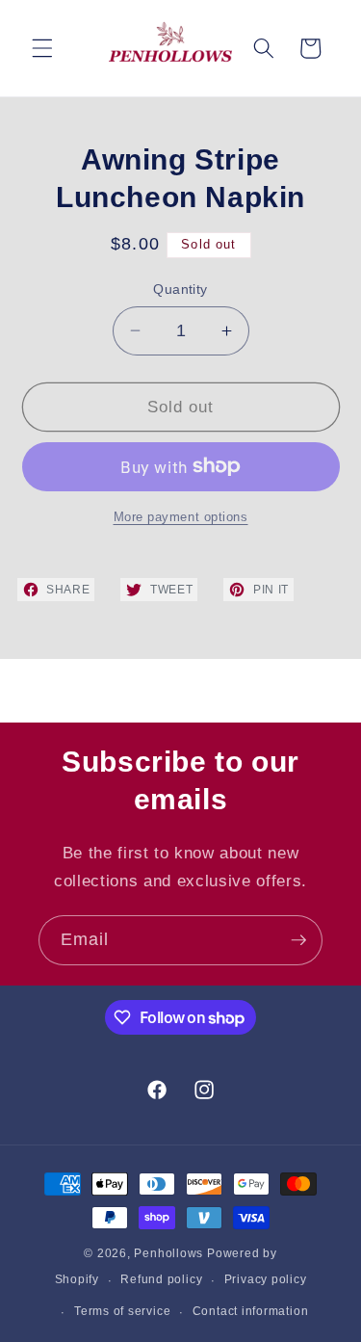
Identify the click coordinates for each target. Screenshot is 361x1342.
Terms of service (122, 1311)
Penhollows (168, 1253)
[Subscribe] (298, 940)
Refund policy (161, 1279)
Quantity (180, 289)
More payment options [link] (181, 517)
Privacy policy (265, 1279)
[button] (42, 48)
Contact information (251, 1311)
